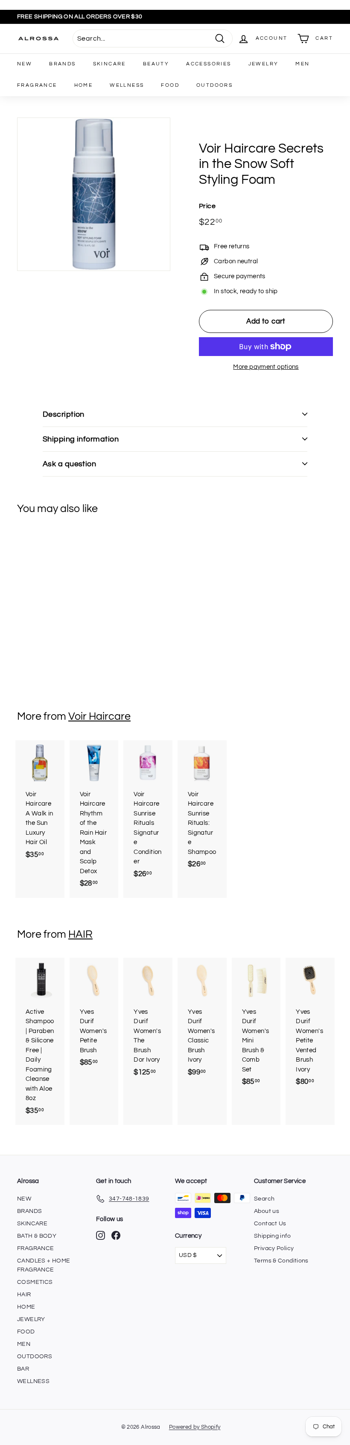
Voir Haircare (99, 716)
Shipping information (81, 439)
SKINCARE (109, 64)
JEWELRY (263, 64)
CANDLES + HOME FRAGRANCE (43, 1265)
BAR (23, 1369)
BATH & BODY (36, 1236)
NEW (24, 64)
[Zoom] (94, 194)
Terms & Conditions (281, 1261)
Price (207, 206)
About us (266, 1211)
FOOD (170, 85)
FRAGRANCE (37, 85)
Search (264, 1199)
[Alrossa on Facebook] (115, 1235)
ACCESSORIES (208, 64)
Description (64, 414)
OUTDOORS (214, 85)
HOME (83, 85)
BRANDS (62, 64)
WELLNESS (127, 85)
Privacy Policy (274, 1248)
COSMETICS (34, 1282)
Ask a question (69, 464)
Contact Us (270, 1224)
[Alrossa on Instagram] (100, 1235)
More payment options (266, 367)
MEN (302, 64)
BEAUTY (156, 64)
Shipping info (272, 1236)
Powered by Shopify (195, 1427)
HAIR (80, 934)
